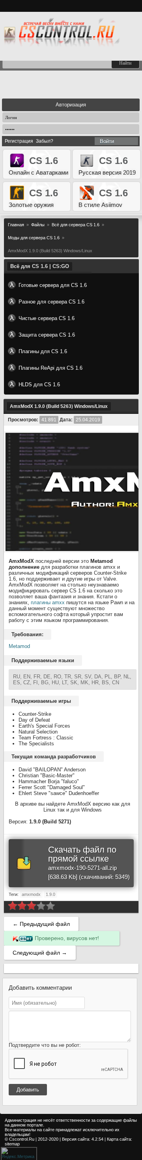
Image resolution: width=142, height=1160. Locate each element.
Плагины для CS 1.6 (43, 351)
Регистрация (19, 141)
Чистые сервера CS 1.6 (47, 318)
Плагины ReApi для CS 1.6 (50, 368)
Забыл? (44, 141)
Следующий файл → (40, 953)
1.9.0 (50, 894)
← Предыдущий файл (41, 924)
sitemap (12, 1143)
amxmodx (31, 894)
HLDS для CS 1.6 (39, 384)
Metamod (19, 646)
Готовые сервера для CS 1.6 (53, 285)
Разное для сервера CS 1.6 (51, 302)
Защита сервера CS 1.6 (47, 335)
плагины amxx (48, 602)
